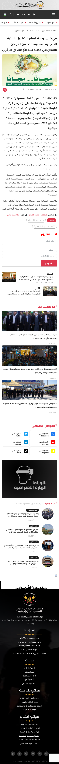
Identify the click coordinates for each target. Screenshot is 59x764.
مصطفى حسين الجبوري (37, 215)
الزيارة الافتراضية (29, 676)
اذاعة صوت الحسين (29, 683)
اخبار (31, 30)
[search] (10, 14)
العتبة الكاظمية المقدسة (29, 728)
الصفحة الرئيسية (45, 30)
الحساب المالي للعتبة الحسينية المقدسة (29, 653)
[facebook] (34, 14)
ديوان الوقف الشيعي (29, 702)
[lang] (5, 14)
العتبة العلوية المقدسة (29, 724)
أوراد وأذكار (29, 679)
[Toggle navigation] (53, 14)
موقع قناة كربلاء (29, 709)
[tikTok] (13, 753)
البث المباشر (30, 672)
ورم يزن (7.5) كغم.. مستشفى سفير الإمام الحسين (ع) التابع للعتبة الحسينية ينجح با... (23, 562)
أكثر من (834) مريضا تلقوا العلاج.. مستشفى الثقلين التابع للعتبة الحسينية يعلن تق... (22, 531)
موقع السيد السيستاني (29, 698)
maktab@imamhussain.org (29, 642)
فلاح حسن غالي (13, 215)
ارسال (47, 263)
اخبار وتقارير (19, 30)
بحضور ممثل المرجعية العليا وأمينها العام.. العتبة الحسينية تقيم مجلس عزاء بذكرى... (22, 515)
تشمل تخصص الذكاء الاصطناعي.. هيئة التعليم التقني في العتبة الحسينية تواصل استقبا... (21, 546)
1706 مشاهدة (33, 89)
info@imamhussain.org (29, 638)
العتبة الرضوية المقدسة (29, 732)
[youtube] (23, 14)
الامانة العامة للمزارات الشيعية (29, 706)
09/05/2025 (49, 89)
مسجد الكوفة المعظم (29, 743)
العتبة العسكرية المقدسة (29, 736)
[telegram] (26, 753)
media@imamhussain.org (29, 646)
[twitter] (28, 14)
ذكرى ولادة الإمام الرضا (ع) (44, 226)
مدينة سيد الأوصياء (36, 220)
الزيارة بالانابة (29, 668)
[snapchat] (19, 753)
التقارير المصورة (32, 510)
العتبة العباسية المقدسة (29, 740)
